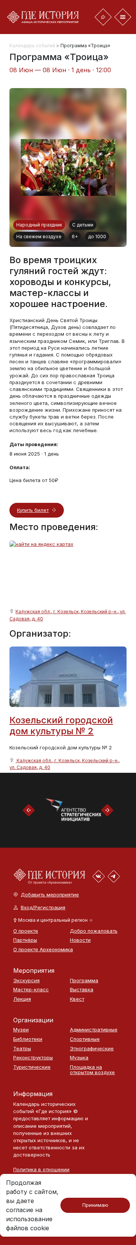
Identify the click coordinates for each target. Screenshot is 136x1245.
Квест (77, 999)
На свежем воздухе (39, 236)
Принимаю (95, 1205)
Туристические (32, 1067)
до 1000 (97, 236)
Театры (22, 1048)
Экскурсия (26, 980)
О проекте (25, 931)
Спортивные (85, 1039)
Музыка (79, 1057)
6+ (75, 236)
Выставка (81, 989)
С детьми (82, 225)
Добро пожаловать (93, 931)
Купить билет (33, 510)
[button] (53, 920)
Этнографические (92, 1048)
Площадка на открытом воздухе (92, 1069)
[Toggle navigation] (103, 17)
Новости (80, 940)
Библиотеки (27, 1039)
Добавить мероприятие (50, 895)
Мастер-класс (31, 989)
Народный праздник (39, 225)
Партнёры (25, 940)
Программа (84, 980)
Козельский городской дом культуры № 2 (61, 725)
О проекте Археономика (37, 949)
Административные (93, 1030)
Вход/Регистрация (43, 907)
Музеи (21, 1030)
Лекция (22, 999)
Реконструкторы (33, 1057)
